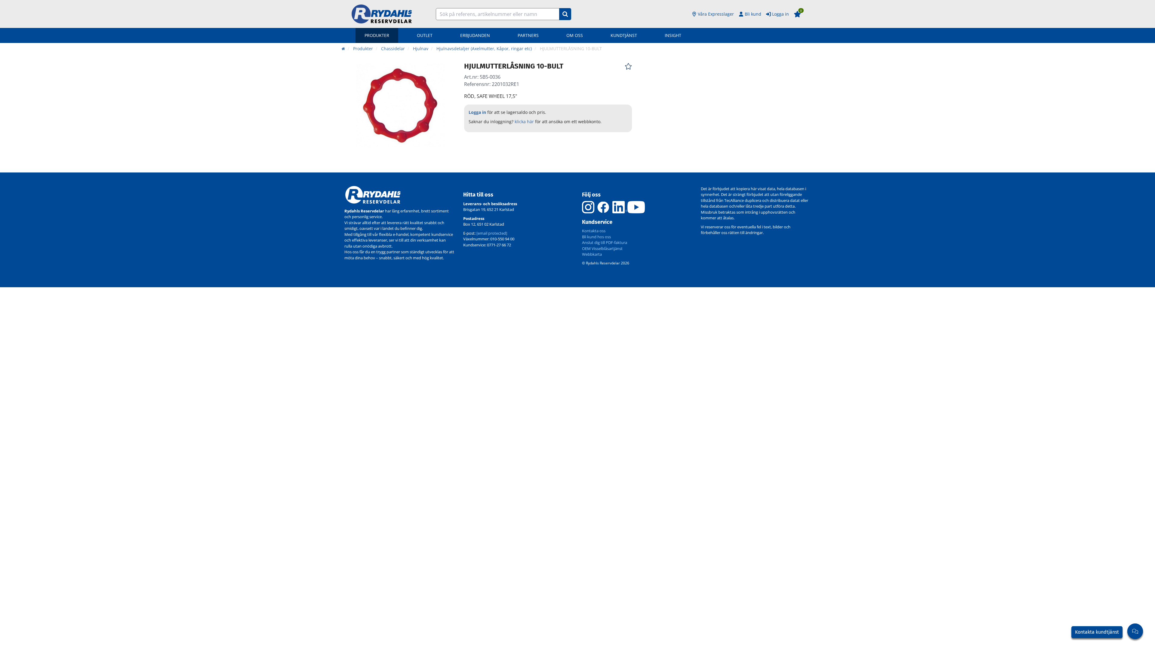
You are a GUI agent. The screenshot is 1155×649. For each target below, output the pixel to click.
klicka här (524, 121)
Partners (528, 35)
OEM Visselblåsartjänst (602, 248)
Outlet (425, 35)
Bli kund (753, 14)
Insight (673, 35)
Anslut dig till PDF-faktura (604, 242)
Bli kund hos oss (596, 236)
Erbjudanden (475, 35)
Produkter (377, 35)
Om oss (574, 35)
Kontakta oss (593, 230)
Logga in (780, 14)
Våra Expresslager (716, 14)
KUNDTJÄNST (624, 35)
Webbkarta (592, 254)
